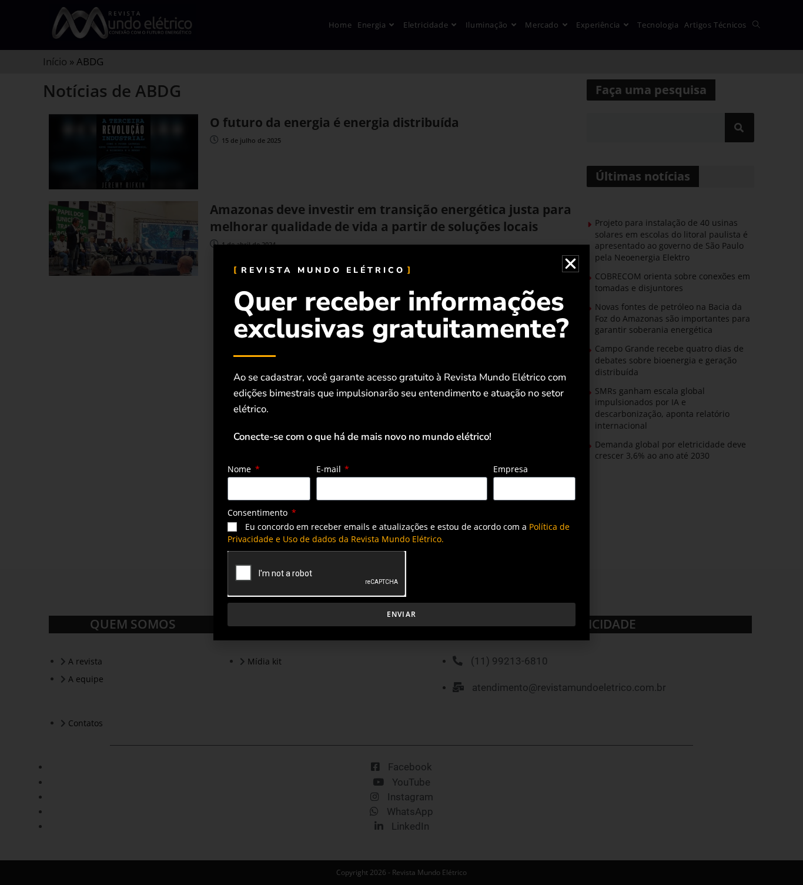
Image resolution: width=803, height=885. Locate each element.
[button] (570, 263)
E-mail (329, 469)
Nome (240, 469)
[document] (401, 442)
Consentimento (258, 512)
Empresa (510, 469)
